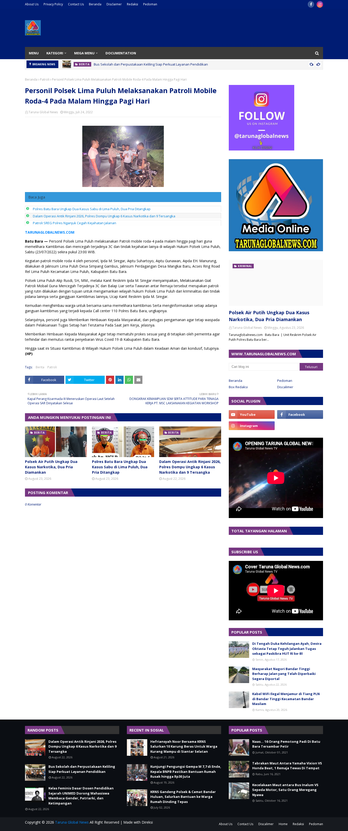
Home (283, 824)
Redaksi (132, 4)
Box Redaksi (238, 387)
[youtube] (252, 414)
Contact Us (76, 4)
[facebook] (311, 4)
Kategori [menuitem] (54, 53)
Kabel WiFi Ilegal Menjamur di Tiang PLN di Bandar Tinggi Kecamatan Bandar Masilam (286, 698)
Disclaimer (114, 4)
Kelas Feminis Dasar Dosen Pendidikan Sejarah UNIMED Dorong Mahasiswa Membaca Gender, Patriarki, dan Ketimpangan (81, 795)
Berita (40, 367)
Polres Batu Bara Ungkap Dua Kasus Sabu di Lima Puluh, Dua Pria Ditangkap (92, 209)
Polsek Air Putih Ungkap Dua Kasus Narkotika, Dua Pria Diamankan (51, 467)
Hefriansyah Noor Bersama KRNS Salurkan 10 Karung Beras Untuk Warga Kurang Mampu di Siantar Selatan (183, 746)
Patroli (44, 79)
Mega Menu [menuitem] (84, 53)
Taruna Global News (43, 112)
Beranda (95, 4)
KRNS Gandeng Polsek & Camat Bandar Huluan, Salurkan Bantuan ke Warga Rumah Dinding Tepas (183, 796)
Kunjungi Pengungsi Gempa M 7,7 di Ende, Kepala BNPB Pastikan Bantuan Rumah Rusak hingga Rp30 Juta (185, 771)
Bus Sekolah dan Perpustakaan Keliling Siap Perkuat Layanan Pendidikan (151, 64)
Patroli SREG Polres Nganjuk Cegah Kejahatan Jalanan (74, 223)
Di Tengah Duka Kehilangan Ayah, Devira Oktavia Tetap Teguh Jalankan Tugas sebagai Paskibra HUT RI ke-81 (287, 648)
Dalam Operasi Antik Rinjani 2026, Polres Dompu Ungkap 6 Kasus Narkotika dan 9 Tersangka (104, 216)
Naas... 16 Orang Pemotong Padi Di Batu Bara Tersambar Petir (286, 744)
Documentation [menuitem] (120, 53)
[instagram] (320, 4)
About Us (31, 4)
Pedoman (150, 4)
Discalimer (285, 387)
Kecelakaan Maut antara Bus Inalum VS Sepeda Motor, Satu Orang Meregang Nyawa (285, 790)
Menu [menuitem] (34, 53)
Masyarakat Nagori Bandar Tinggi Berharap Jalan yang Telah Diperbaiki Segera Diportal (284, 673)
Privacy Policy (53, 4)
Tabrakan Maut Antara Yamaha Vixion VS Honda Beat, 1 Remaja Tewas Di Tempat (287, 766)
